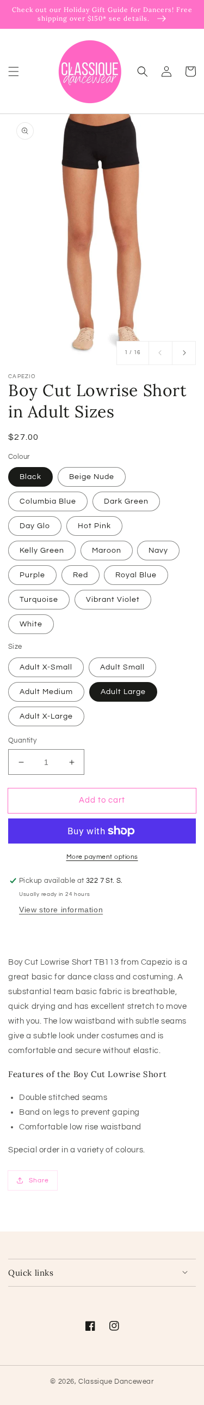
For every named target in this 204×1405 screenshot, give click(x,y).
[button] (14, 71)
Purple (32, 575)
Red (80, 575)
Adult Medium (46, 692)
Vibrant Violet (113, 599)
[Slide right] (184, 353)
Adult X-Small (46, 667)
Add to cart (102, 800)
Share (39, 1180)
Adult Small (122, 667)
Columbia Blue (48, 501)
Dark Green (126, 501)
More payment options (102, 856)
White (31, 624)
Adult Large (123, 692)
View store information (61, 909)
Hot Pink (94, 526)
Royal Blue (136, 575)
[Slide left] (160, 353)
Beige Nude (91, 477)
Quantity (22, 740)
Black (30, 477)
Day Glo (35, 526)
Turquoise (39, 599)
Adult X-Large (46, 716)
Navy (158, 550)
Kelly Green (42, 550)
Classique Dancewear (115, 1381)
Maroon (106, 550)
